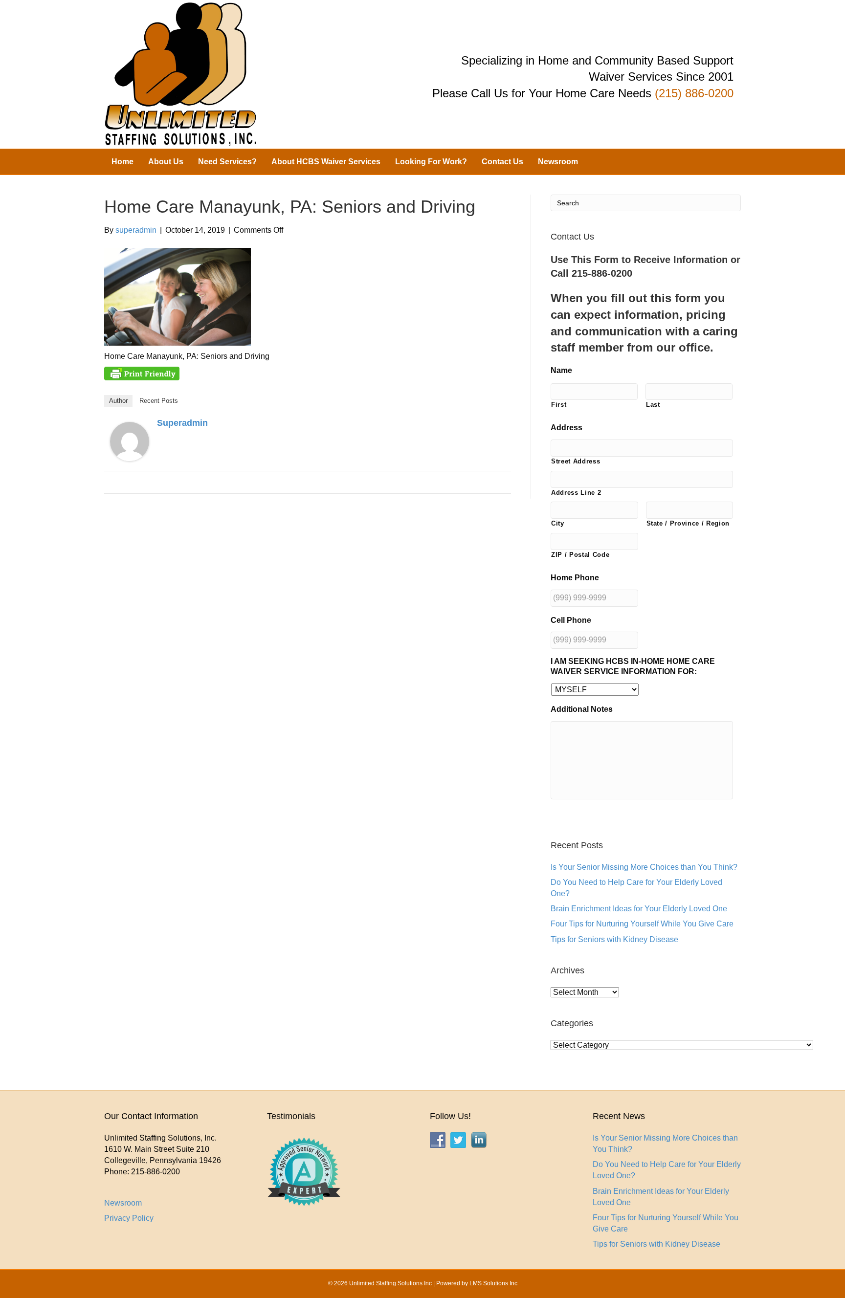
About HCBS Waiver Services (325, 161)
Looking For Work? (431, 161)
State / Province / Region (688, 523)
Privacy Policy (129, 1218)
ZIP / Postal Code (580, 554)
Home (122, 161)
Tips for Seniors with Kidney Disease (614, 939)
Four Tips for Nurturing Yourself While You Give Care (642, 924)
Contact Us (502, 161)
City (557, 523)
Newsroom (558, 161)
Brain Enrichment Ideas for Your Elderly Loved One (639, 908)
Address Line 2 (576, 492)
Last (653, 404)
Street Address (575, 461)
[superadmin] (129, 441)
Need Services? (227, 161)
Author (118, 400)
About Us (165, 161)
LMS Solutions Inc (493, 1283)
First (558, 404)
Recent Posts (158, 400)
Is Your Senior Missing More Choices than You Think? (644, 867)
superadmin (182, 423)
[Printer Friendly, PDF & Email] (141, 373)
